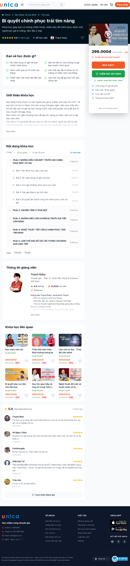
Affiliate (81, 541)
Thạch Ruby (61, 38)
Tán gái (27, 253)
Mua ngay (108, 65)
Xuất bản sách (84, 537)
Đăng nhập (122, 4)
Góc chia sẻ (50, 533)
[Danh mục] (22, 4)
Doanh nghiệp (91, 4)
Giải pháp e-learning (86, 525)
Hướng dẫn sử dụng (53, 525)
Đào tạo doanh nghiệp (87, 529)
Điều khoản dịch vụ (53, 537)
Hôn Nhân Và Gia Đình (26, 15)
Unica (7, 15)
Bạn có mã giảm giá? (108, 108)
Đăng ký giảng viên (85, 521)
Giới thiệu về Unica (52, 521)
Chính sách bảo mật (53, 541)
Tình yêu (45, 15)
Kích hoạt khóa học (53, 529)
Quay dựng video (84, 533)
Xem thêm (10, 131)
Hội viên (104, 4)
